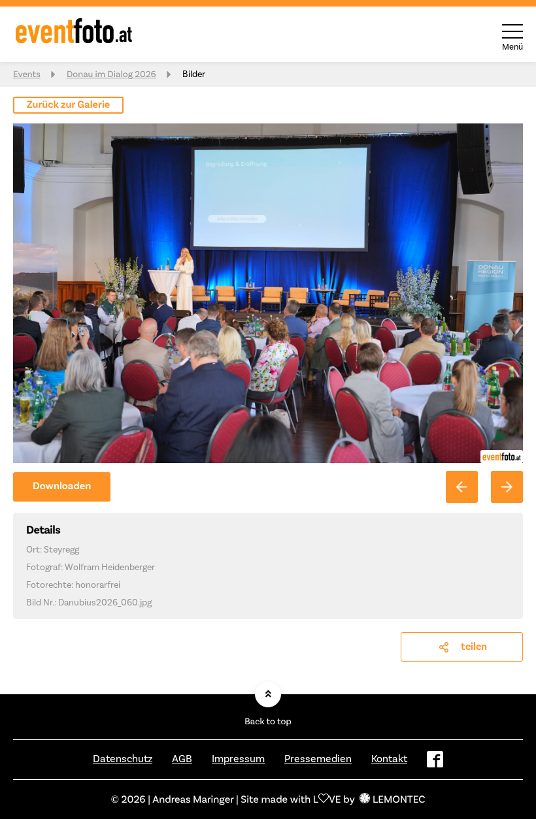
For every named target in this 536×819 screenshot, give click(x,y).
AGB (182, 758)
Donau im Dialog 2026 (111, 74)
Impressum (238, 758)
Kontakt (389, 758)
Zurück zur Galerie (68, 105)
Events (27, 74)
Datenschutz (122, 758)
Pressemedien (318, 758)
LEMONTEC (399, 799)
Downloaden (62, 486)
